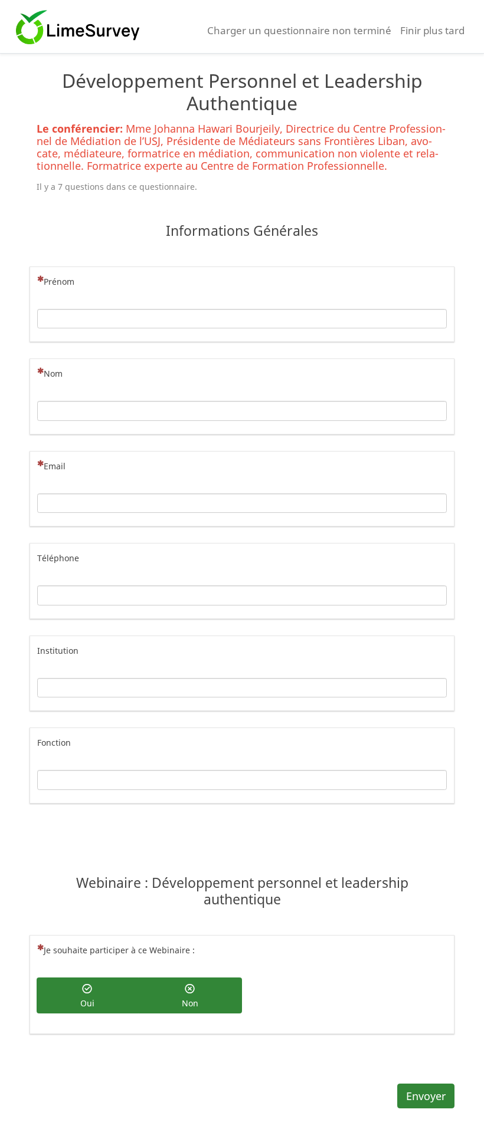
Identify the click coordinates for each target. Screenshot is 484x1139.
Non (190, 1003)
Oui (87, 1003)
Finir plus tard (432, 30)
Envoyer (426, 1096)
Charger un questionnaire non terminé (299, 30)
